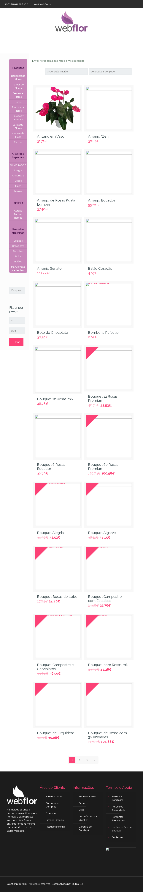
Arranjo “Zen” (98, 136)
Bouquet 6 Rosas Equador (51, 466)
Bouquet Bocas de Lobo (57, 596)
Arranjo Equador (101, 200)
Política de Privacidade (118, 808)
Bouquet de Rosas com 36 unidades (107, 735)
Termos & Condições (117, 798)
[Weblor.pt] (71, 21)
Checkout (51, 813)
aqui (22, 830)
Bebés (18, 180)
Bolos (18, 256)
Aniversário (18, 175)
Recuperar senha (55, 826)
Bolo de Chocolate (52, 332)
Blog (81, 809)
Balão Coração (100, 268)
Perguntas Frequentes (118, 818)
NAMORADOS (18, 165)
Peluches (18, 251)
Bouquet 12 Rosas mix (55, 399)
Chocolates (18, 246)
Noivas (18, 191)
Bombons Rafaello (103, 332)
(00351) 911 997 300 (16, 4)
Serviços (83, 803)
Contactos (117, 837)
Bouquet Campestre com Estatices (105, 598)
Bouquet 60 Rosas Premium (103, 466)
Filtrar (16, 342)
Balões (18, 261)
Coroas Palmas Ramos (18, 214)
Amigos (18, 170)
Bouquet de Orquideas (55, 733)
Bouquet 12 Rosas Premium (102, 398)
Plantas (18, 142)
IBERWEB (77, 884)
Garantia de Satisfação (85, 828)
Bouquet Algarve (102, 533)
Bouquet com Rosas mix (108, 665)
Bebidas (18, 240)
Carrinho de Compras (52, 805)
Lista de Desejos (54, 820)
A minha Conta (54, 796)
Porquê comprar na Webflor (90, 818)
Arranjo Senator (50, 268)
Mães (18, 186)
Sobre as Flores (87, 796)
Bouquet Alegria (50, 533)
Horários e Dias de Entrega (122, 829)
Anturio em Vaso (50, 136)
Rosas (18, 102)
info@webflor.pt (42, 4)
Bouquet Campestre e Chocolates (55, 667)
